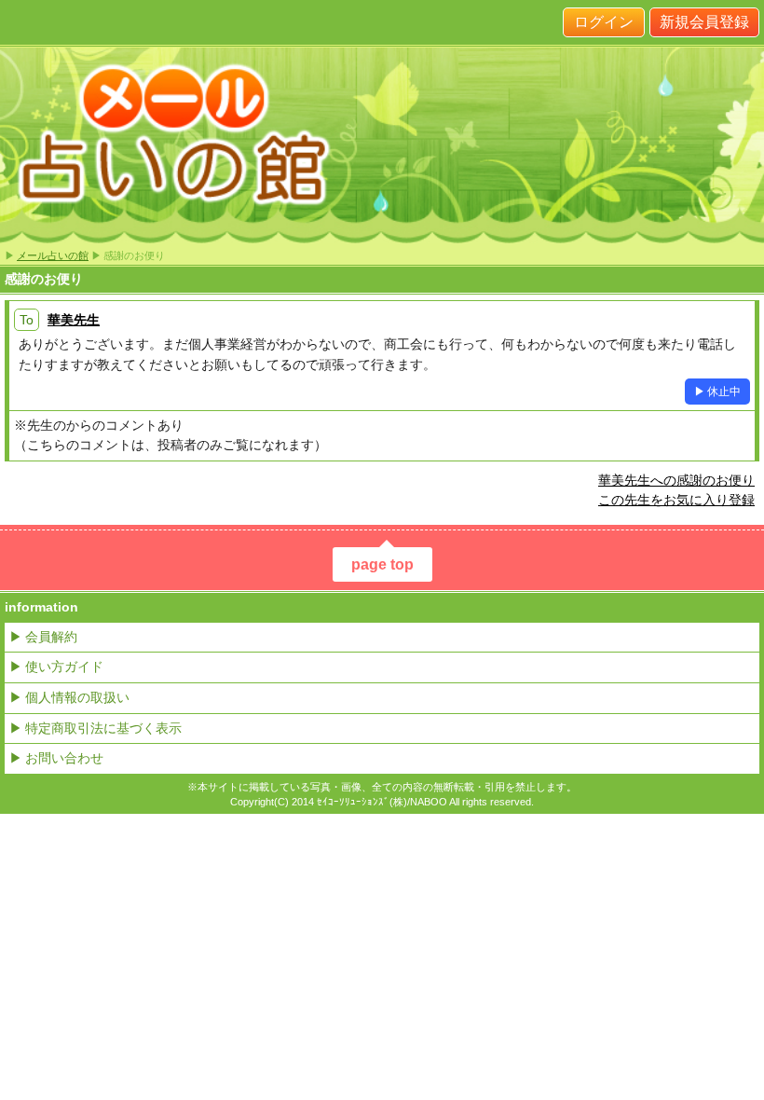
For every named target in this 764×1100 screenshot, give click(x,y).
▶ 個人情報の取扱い (69, 697)
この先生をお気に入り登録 (676, 499)
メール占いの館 (53, 255)
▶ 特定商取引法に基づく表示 (95, 728)
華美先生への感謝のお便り (676, 480)
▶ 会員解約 (43, 636)
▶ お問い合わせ (56, 757)
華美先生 (74, 319)
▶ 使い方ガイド (56, 666)
